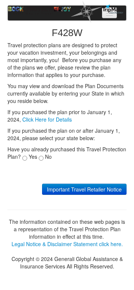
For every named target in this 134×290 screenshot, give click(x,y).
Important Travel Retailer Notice (84, 189)
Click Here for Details (47, 119)
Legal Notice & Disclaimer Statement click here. (67, 244)
